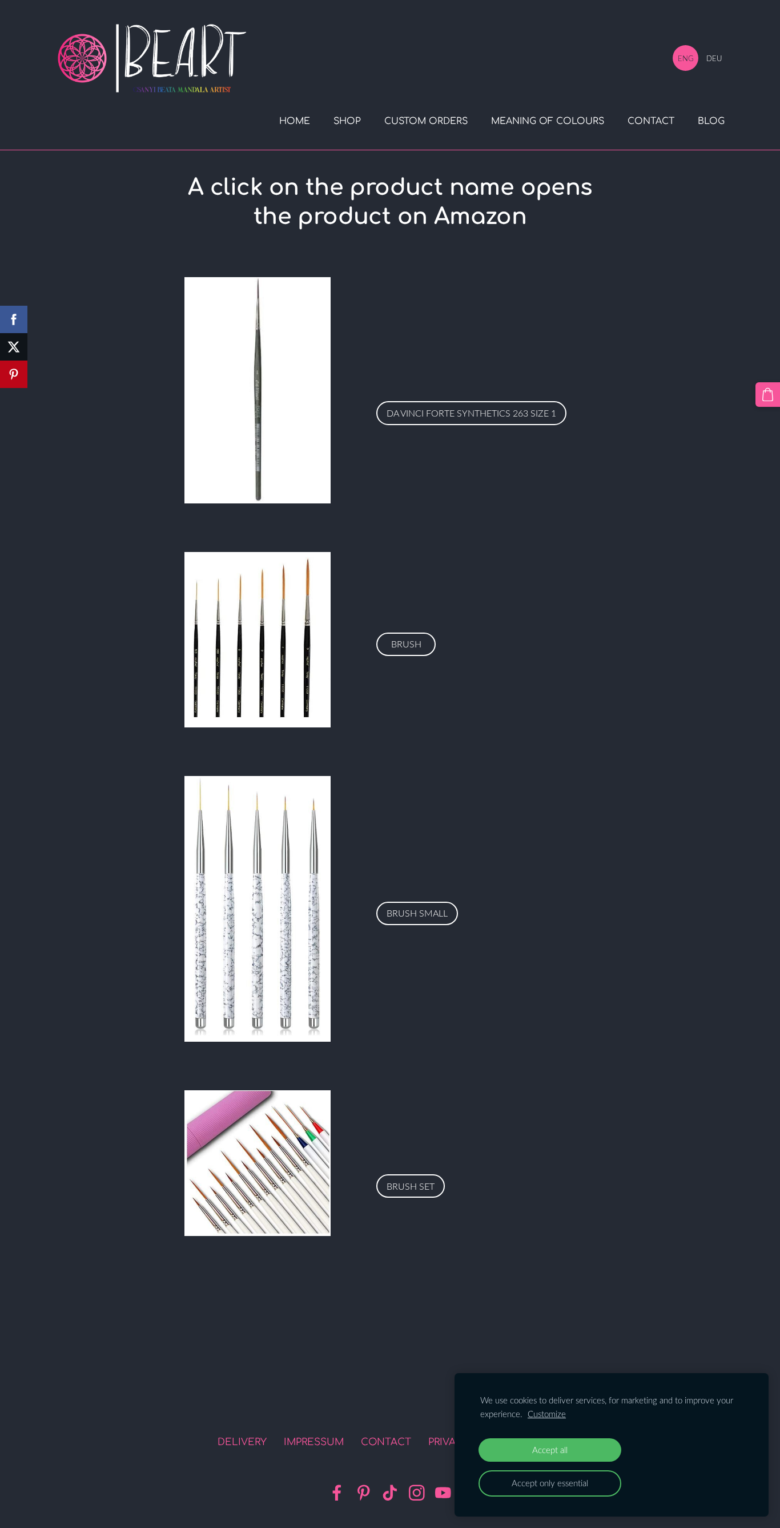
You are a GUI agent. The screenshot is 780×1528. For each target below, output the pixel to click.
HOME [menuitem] (294, 121)
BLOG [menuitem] (711, 121)
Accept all (550, 1449)
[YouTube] (443, 1492)
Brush (406, 644)
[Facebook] (337, 1492)
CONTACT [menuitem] (651, 121)
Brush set (411, 1186)
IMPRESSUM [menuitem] (314, 1442)
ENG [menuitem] (686, 58)
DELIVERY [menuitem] (242, 1442)
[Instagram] (417, 1492)
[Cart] (767, 394)
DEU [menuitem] (714, 58)
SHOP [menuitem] (347, 121)
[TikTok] (390, 1492)
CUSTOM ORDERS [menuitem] (426, 121)
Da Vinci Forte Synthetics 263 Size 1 (471, 413)
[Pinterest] (364, 1492)
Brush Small (417, 913)
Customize (547, 1413)
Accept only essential (550, 1483)
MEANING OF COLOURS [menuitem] (547, 121)
